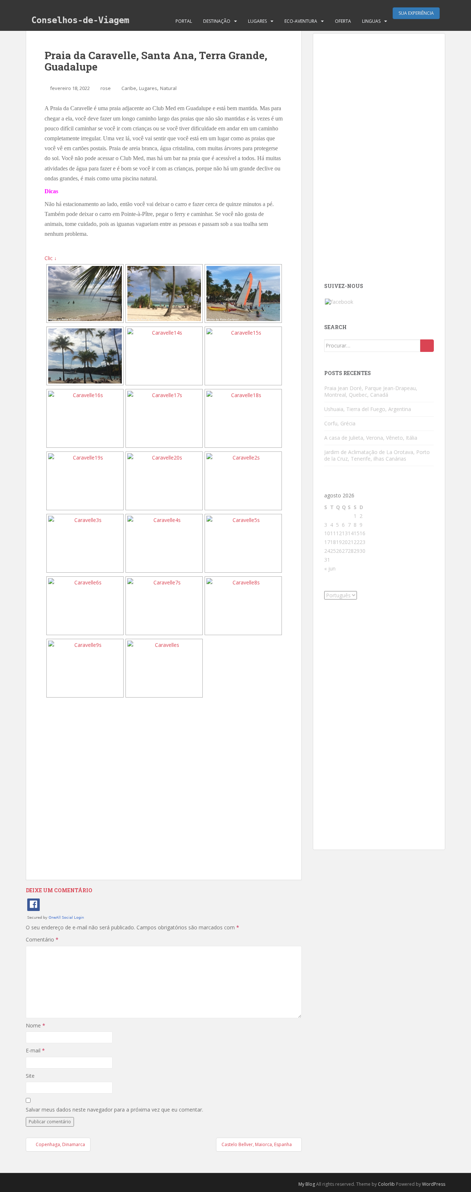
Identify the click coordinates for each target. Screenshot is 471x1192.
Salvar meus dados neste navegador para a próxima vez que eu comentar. (114, 1109)
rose (105, 88)
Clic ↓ (51, 258)
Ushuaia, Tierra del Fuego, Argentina (367, 409)
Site (30, 1075)
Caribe (128, 88)
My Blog (306, 1184)
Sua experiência (416, 13)
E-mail (35, 1050)
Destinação (216, 21)
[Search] (427, 345)
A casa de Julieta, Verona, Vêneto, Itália (370, 437)
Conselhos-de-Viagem (80, 20)
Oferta (343, 21)
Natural (168, 88)
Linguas (371, 21)
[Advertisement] (164, 789)
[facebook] (339, 301)
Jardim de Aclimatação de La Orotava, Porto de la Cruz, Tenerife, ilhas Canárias (377, 455)
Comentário (42, 939)
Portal (184, 21)
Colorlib (386, 1184)
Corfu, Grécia (339, 423)
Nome (35, 1025)
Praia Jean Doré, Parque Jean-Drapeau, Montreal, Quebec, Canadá (370, 391)
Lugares (257, 21)
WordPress (433, 1184)
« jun (330, 568)
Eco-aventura (300, 21)
